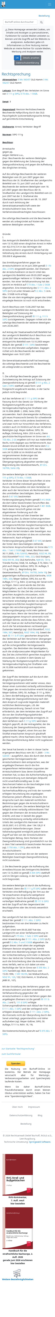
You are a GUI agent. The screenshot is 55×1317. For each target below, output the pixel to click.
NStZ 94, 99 (45, 553)
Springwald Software (39, 1141)
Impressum (34, 1106)
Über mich (17, 1106)
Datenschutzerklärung (27, 62)
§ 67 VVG (13, 496)
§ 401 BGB (45, 506)
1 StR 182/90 (21, 974)
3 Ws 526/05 (21, 553)
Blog (40, 1115)
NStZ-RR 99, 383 (10, 559)
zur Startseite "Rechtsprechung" (18, 1048)
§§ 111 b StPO (42, 901)
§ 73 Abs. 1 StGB (29, 93)
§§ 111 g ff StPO (32, 888)
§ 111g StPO (30, 721)
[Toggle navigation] (49, 4)
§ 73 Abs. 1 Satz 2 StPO (26, 936)
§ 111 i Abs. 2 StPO (35, 939)
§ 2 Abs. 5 (40, 291)
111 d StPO (22, 1002)
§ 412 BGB (45, 499)
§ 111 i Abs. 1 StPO (31, 920)
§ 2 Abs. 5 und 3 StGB (21, 942)
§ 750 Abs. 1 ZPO (15, 847)
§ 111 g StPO (13, 93)
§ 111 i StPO (29, 344)
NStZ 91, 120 (8, 977)
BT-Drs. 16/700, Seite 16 (34, 572)
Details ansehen (31, 57)
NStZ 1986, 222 (26, 556)
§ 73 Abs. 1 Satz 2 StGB (38, 284)
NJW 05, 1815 (43, 559)
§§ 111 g (37, 316)
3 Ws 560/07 (24, 79)
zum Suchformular (11, 1053)
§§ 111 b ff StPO (16, 635)
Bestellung (44, 15)
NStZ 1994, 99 (31, 632)
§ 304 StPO (35, 872)
